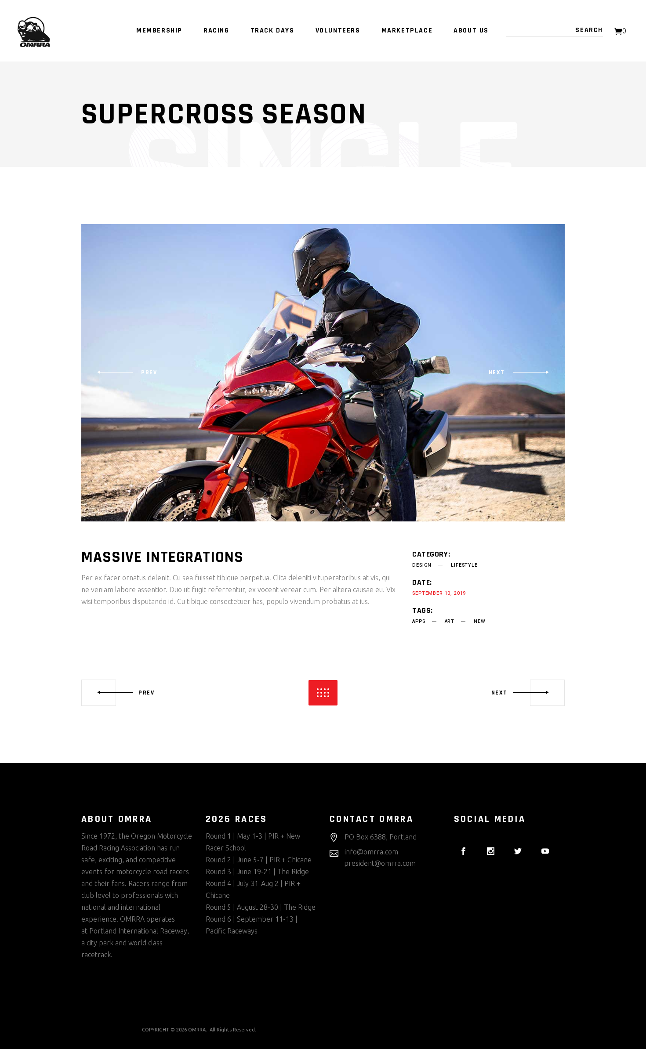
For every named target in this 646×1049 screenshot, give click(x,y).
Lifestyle (464, 565)
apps (418, 621)
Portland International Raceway (138, 931)
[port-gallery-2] (323, 372)
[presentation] (127, 372)
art (449, 621)
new (479, 621)
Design (422, 565)
